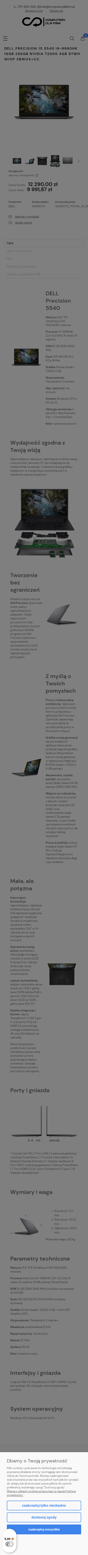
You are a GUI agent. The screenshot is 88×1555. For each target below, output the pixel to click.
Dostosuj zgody (44, 1517)
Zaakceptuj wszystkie (44, 1529)
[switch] (9, 1544)
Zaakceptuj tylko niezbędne (44, 1505)
